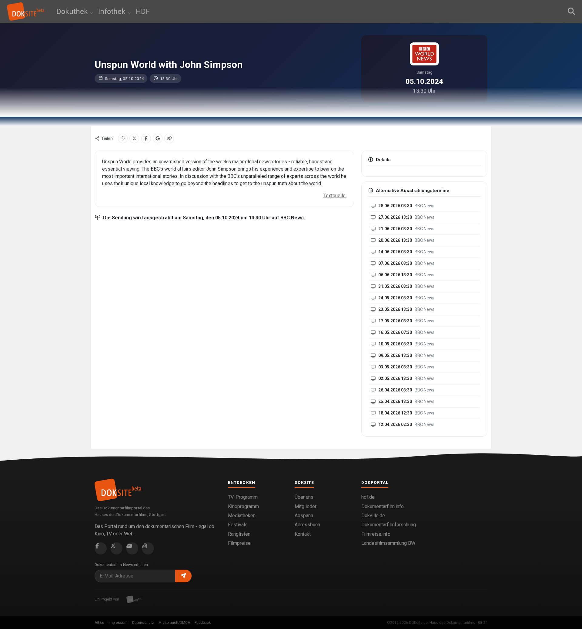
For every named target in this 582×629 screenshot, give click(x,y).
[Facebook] (146, 138)
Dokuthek (73, 11)
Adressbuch (307, 524)
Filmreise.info (375, 534)
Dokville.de (373, 515)
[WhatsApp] (123, 138)
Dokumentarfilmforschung (388, 524)
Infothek (112, 11)
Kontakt (303, 534)
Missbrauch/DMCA (174, 623)
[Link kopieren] (169, 138)
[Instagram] (148, 548)
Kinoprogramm (243, 506)
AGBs (99, 623)
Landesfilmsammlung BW (388, 543)
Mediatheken (242, 515)
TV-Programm (243, 497)
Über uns (304, 497)
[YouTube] (132, 548)
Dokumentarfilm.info (382, 506)
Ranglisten (239, 534)
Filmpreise (239, 543)
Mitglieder (305, 506)
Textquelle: (334, 195)
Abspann (304, 515)
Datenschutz (143, 623)
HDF (143, 11)
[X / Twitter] (134, 138)
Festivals (238, 524)
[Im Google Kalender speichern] (157, 138)
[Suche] (571, 11)
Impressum (118, 623)
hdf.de (368, 497)
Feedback (203, 623)
